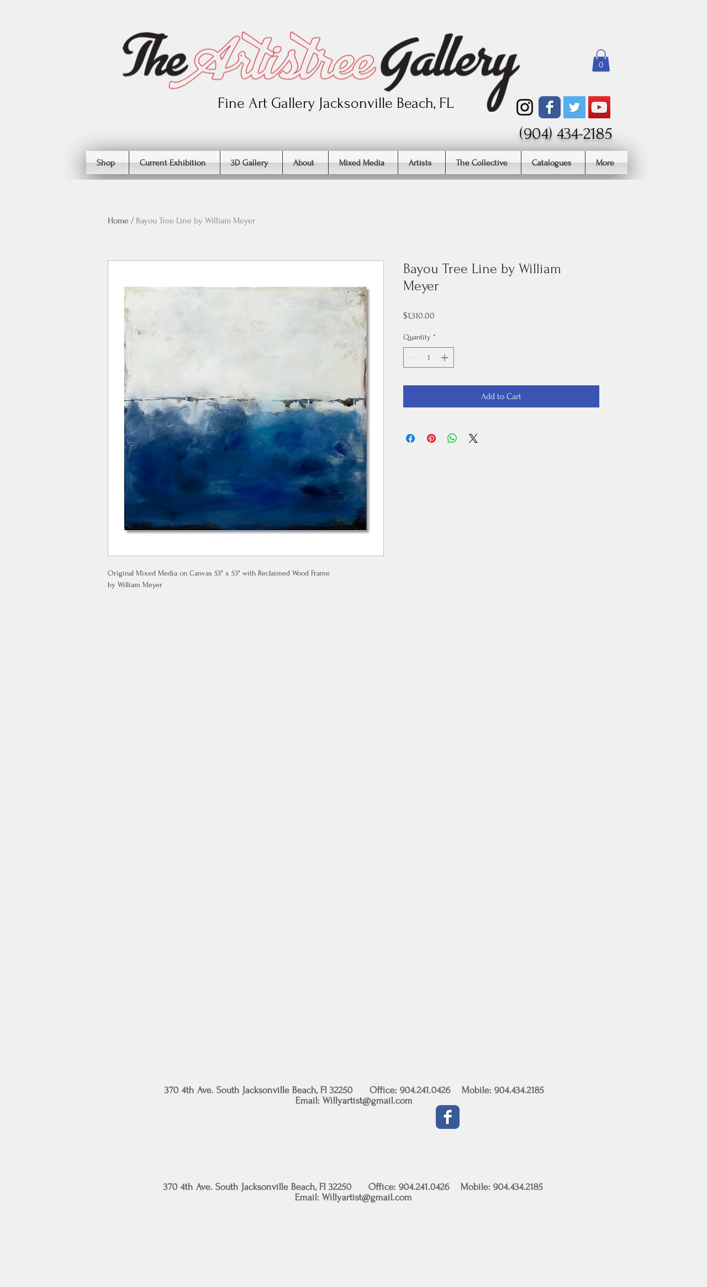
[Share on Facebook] (410, 438)
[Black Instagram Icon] (525, 107)
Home (118, 221)
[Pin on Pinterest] (431, 438)
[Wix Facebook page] (550, 107)
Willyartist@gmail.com (368, 1100)
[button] (601, 60)
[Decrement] (412, 357)
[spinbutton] (429, 357)
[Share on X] (473, 438)
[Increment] (445, 357)
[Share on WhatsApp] (452, 438)
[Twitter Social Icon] (574, 107)
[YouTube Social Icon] (599, 107)
